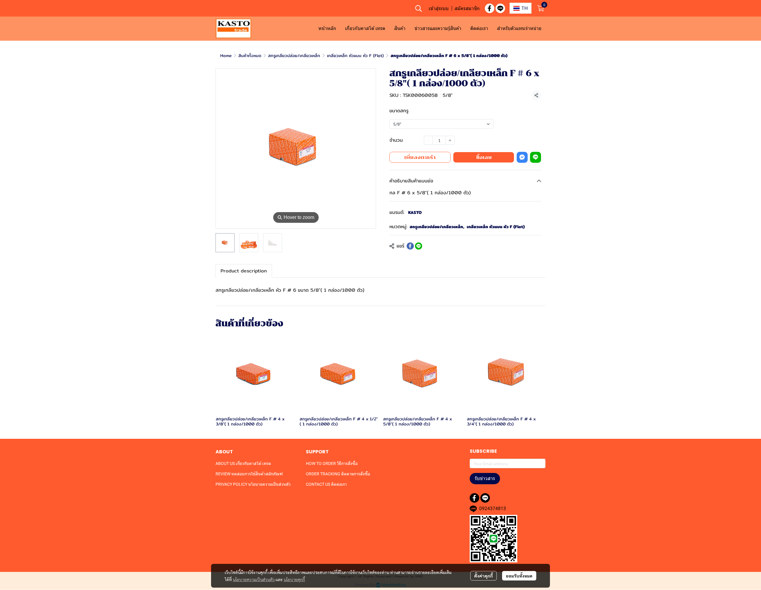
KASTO (415, 212)
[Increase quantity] (450, 140)
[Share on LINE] (418, 246)
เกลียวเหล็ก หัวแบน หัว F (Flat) (355, 55)
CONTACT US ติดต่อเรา (326, 484)
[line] (500, 8)
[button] (418, 8)
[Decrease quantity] (428, 140)
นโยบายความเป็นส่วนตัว (254, 579)
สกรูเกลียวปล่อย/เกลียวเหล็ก (294, 55)
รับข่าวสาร (485, 478)
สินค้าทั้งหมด (249, 55)
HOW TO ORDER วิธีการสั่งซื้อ (332, 463)
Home (226, 55)
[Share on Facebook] (410, 246)
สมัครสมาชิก (467, 8)
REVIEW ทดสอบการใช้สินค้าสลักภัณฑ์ (249, 473)
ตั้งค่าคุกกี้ (483, 575)
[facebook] (489, 8)
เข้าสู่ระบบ (439, 8)
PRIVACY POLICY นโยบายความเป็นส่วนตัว (253, 484)
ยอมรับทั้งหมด (519, 575)
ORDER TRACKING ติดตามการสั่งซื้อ (338, 473)
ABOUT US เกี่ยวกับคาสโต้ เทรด (243, 463)
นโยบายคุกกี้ (294, 579)
